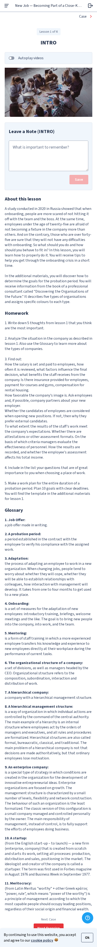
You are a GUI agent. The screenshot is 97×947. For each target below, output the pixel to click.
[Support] (87, 917)
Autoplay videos (31, 58)
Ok (87, 937)
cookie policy (42, 940)
